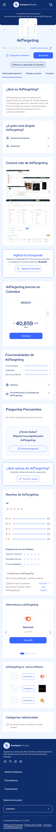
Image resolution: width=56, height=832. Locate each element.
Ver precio (43, 55)
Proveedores (11, 780)
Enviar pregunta (30, 448)
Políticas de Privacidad (13, 824)
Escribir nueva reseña (39, 48)
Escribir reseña (30, 479)
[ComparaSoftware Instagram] (20, 761)
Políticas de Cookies (33, 824)
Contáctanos (11, 789)
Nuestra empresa (13, 771)
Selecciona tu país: (12, 800)
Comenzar (26, 336)
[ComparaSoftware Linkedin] (5, 761)
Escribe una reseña (43, 587)
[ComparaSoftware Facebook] (15, 761)
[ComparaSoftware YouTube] (10, 761)
